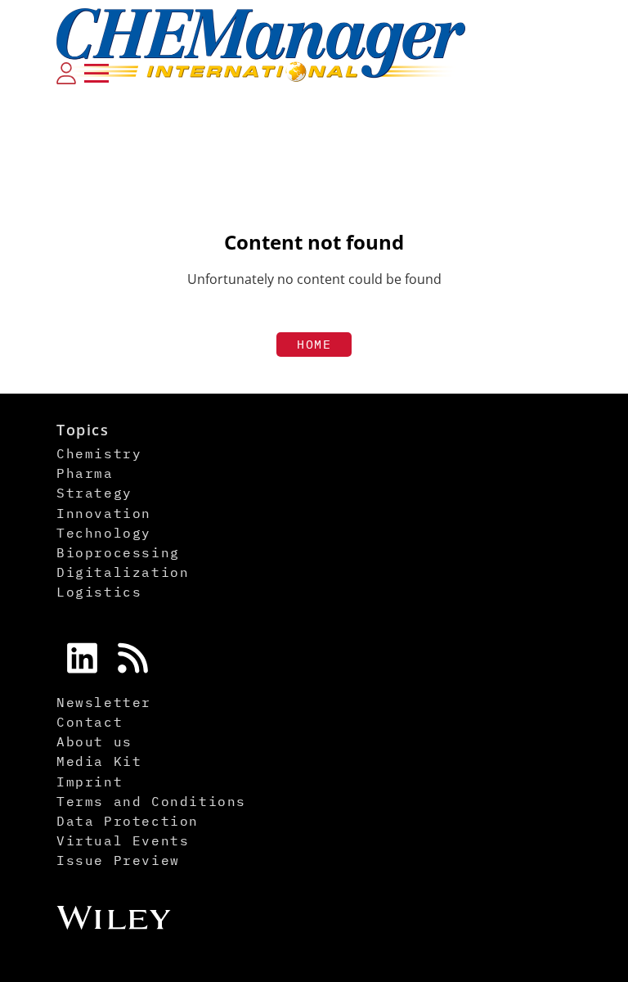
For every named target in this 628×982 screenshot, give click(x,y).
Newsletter (103, 702)
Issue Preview (118, 860)
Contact (89, 722)
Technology (103, 533)
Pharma (85, 473)
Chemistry (98, 453)
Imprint (89, 781)
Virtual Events (122, 840)
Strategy (94, 492)
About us (94, 741)
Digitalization (122, 572)
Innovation (103, 513)
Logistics (98, 591)
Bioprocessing (118, 552)
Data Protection (127, 821)
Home (314, 344)
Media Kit (98, 761)
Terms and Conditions (151, 801)
